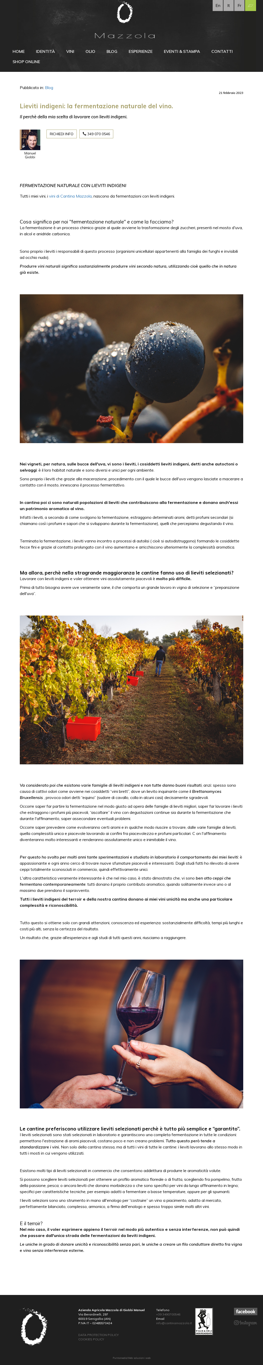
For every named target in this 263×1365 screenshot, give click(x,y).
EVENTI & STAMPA (182, 51)
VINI (70, 51)
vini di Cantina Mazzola (70, 196)
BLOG (112, 51)
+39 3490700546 (168, 1314)
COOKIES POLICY (91, 1339)
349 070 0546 (98, 134)
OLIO (90, 51)
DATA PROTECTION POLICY (98, 1335)
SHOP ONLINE (26, 61)
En (217, 5)
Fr (239, 5)
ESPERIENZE (141, 51)
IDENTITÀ (45, 51)
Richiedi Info (61, 134)
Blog (49, 87)
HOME (19, 51)
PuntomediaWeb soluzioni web (132, 1358)
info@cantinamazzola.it (174, 1323)
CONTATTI (222, 51)
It (228, 5)
